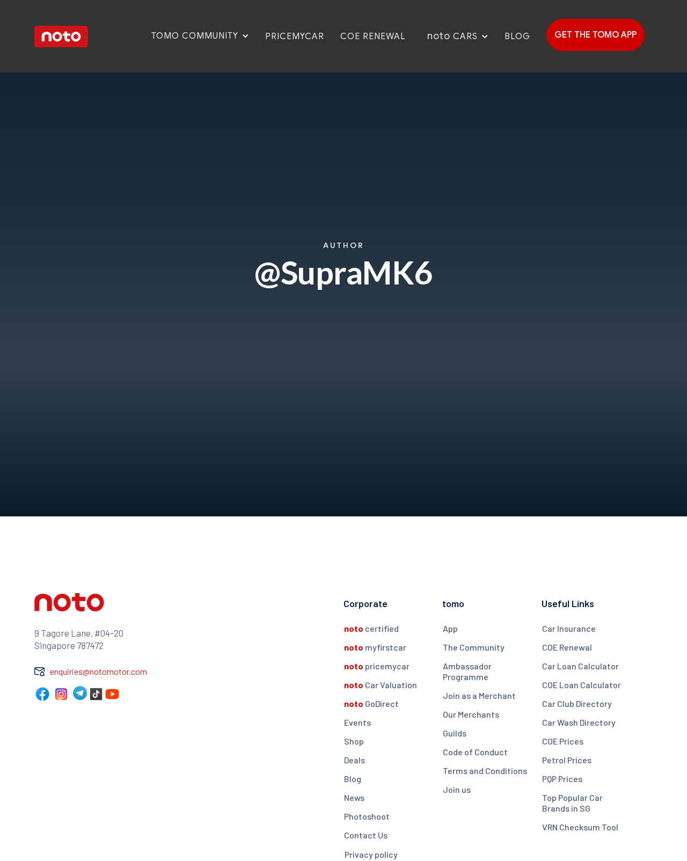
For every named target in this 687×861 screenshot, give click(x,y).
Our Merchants (471, 714)
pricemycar (377, 666)
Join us (457, 789)
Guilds (454, 733)
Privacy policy (371, 854)
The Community (474, 647)
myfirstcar (375, 647)
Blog (352, 779)
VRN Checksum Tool (580, 827)
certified (371, 628)
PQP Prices (562, 779)
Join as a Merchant (479, 695)
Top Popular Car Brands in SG (572, 802)
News (354, 797)
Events (357, 722)
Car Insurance (569, 628)
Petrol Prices (566, 760)
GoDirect (371, 703)
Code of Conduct (475, 752)
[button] (193, 36)
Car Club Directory (577, 703)
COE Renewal (567, 647)
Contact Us (366, 835)
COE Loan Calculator (581, 685)
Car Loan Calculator (580, 666)
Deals (354, 760)
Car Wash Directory (579, 722)
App (450, 628)
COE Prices (562, 741)
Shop (354, 741)
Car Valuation (380, 685)
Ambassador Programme (467, 671)
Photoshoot (367, 816)
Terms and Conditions (485, 770)
